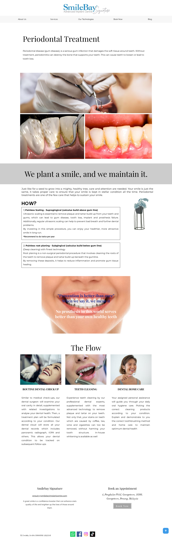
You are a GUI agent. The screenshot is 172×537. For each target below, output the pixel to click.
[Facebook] (79, 534)
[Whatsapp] (72, 534)
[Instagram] (86, 534)
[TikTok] (92, 534)
